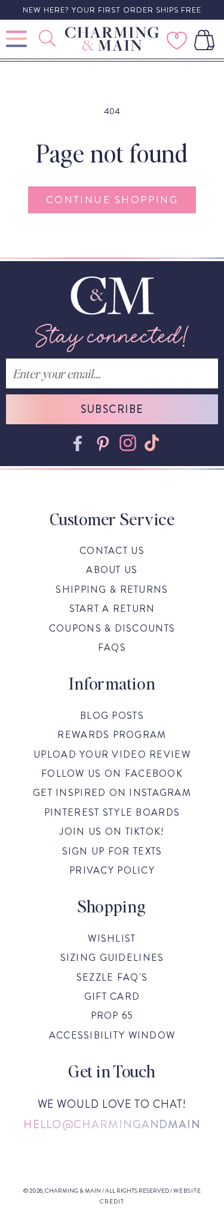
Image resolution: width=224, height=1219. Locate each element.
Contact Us (112, 551)
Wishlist (112, 938)
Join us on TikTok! (112, 831)
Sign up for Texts (112, 851)
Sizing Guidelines (112, 957)
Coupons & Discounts (112, 628)
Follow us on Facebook (112, 773)
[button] (48, 38)
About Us (111, 570)
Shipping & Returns (112, 589)
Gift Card (112, 996)
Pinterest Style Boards (112, 812)
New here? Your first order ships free (112, 10)
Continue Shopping (112, 199)
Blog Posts (112, 715)
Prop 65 (112, 1015)
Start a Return (112, 608)
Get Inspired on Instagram (112, 793)
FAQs (112, 647)
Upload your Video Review (112, 754)
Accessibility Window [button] (112, 1035)
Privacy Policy (112, 870)
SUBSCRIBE (112, 409)
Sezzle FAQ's (112, 977)
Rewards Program (111, 735)
